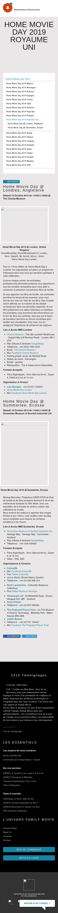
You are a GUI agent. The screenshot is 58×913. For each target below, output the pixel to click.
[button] (7, 7)
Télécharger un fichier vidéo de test (18, 798)
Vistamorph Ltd (15, 595)
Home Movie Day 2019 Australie (20, 145)
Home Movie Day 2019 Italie (18, 103)
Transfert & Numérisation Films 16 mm (20, 781)
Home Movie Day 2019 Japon (19, 149)
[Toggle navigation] (52, 9)
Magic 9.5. (7, 832)
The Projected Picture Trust (21, 609)
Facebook (13, 636)
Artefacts (7, 840)
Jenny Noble (13, 577)
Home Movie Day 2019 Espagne (20, 95)
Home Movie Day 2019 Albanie (19, 83)
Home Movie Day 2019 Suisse (19, 133)
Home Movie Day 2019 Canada (19, 157)
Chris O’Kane (14, 601)
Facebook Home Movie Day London (29, 392)
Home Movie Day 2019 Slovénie (20, 107)
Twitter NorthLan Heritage (24, 591)
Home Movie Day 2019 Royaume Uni (22, 119)
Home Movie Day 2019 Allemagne (21, 87)
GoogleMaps (37, 343)
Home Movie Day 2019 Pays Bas (20, 111)
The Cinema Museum (24, 349)
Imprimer (13, 182)
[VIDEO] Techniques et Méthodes (17, 777)
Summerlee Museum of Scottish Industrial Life (29, 531)
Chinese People (10, 828)
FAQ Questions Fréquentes (15, 810)
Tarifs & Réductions (11, 785)
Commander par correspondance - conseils (21, 759)
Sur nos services (12, 767)
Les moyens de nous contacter (19, 750)
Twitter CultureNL (20, 574)
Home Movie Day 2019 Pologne (20, 115)
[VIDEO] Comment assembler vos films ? (21, 802)
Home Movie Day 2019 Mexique (20, 161)
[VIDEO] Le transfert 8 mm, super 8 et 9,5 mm (23, 773)
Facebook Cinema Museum (25, 352)
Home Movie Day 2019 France (19, 99)
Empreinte (7, 836)
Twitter (31, 636)
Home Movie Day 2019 (18, 79)
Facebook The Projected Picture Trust (30, 625)
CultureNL (12, 568)
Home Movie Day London (19, 389)
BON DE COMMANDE (29, 849)
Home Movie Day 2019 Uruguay (20, 141)
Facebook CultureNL (21, 571)
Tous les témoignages (12, 731)
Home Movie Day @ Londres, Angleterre (25, 123)
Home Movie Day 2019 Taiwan (19, 153)
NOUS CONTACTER (12, 755)
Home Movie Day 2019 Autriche (20, 91)
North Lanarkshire (16, 585)
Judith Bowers (14, 618)
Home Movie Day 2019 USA (18, 165)
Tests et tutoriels (12, 793)
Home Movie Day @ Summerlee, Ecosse (25, 127)
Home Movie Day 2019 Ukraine (19, 137)
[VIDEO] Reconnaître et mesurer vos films (21, 806)
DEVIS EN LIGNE (29, 858)
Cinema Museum (15, 334)
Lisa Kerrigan (14, 386)
